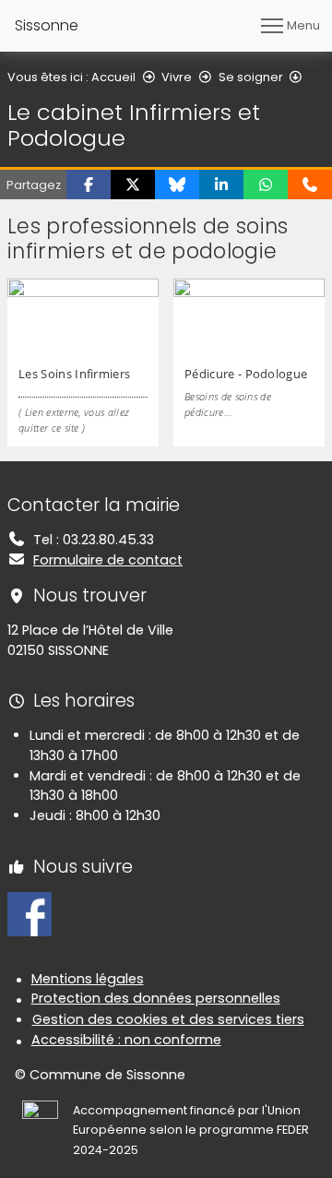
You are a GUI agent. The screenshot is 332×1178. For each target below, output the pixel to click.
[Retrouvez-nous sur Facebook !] (29, 913)
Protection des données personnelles (155, 998)
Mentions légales (87, 979)
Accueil (113, 77)
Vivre (176, 77)
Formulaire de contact (108, 560)
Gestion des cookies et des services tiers (168, 1019)
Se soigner (251, 77)
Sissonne (46, 25)
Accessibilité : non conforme (126, 1039)
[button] (88, 184)
